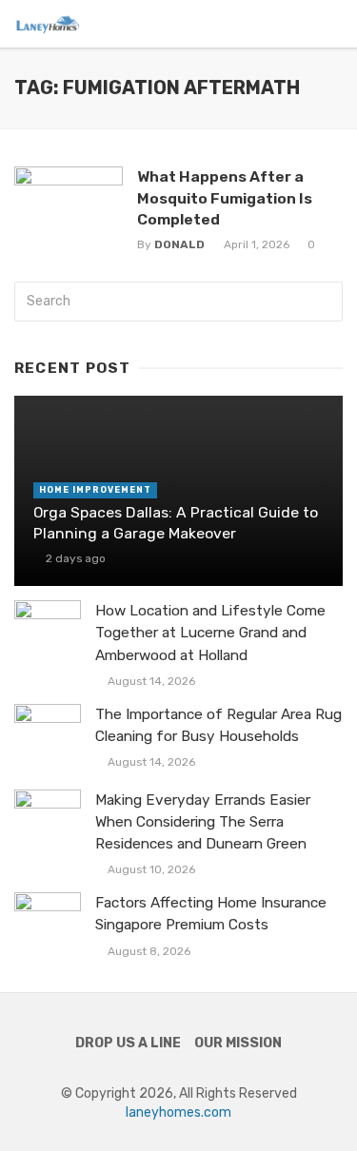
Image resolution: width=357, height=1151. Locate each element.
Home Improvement (95, 490)
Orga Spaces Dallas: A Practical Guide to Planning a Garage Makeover (175, 522)
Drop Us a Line (128, 1043)
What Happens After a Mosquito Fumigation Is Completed (224, 197)
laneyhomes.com (178, 1112)
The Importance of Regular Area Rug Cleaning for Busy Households (218, 725)
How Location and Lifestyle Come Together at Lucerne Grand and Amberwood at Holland (210, 632)
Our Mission (238, 1043)
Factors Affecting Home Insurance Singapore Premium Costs (211, 913)
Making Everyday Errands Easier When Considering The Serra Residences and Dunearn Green (202, 821)
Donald (179, 244)
